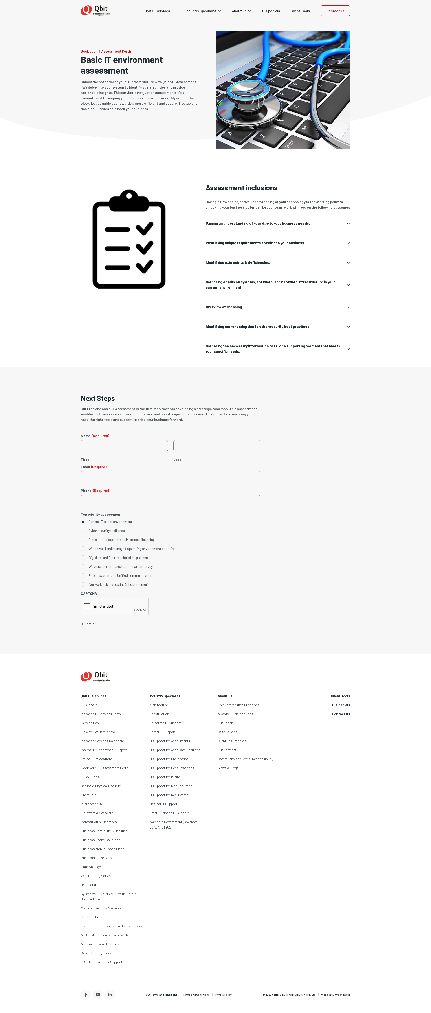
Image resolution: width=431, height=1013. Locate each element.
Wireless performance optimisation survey (121, 566)
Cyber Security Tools (96, 953)
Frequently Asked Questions (238, 705)
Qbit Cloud (88, 884)
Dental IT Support (162, 732)
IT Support (89, 705)
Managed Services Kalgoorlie (102, 741)
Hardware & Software (97, 813)
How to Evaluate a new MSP (102, 732)
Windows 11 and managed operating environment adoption (132, 548)
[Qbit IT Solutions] (95, 11)
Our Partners (227, 750)
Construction (159, 714)
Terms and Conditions (196, 994)
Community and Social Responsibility (245, 759)
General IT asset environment (110, 521)
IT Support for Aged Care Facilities (174, 750)
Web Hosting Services (97, 875)
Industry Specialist (164, 696)
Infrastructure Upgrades (99, 822)
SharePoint (89, 795)
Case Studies (227, 732)
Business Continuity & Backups (104, 831)
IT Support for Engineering (169, 759)
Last (177, 459)
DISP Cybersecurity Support (101, 962)
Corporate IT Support (165, 723)
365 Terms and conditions (161, 994)
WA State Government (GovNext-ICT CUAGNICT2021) (176, 824)
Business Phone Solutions (100, 840)
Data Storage (91, 866)
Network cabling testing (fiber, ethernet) (118, 584)
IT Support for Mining (165, 777)
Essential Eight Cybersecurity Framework (112, 926)
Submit (88, 624)
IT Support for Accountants (169, 741)
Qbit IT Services (93, 696)
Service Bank (91, 723)
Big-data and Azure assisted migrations (118, 557)
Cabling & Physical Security (101, 786)
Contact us (335, 11)
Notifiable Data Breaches (100, 944)
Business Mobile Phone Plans (102, 848)
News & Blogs (228, 768)
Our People (226, 723)
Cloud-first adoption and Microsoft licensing (122, 539)
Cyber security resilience (107, 530)
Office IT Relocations (97, 759)
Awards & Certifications (235, 714)
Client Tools (340, 696)
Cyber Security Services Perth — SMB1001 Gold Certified (112, 896)
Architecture (158, 705)
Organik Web (342, 994)
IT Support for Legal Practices (171, 768)
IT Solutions (90, 777)
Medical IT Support (163, 804)
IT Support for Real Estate (168, 795)
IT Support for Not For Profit (170, 786)
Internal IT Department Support (104, 750)
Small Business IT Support (169, 813)
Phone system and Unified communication (120, 575)
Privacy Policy (223, 994)
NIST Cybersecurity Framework (104, 935)
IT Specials (341, 705)
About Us (225, 696)
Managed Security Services (101, 908)
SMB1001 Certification (97, 917)
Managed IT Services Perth (101, 714)
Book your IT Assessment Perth (104, 768)
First (85, 459)
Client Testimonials (232, 741)
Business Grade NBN (96, 857)
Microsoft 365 (91, 804)
